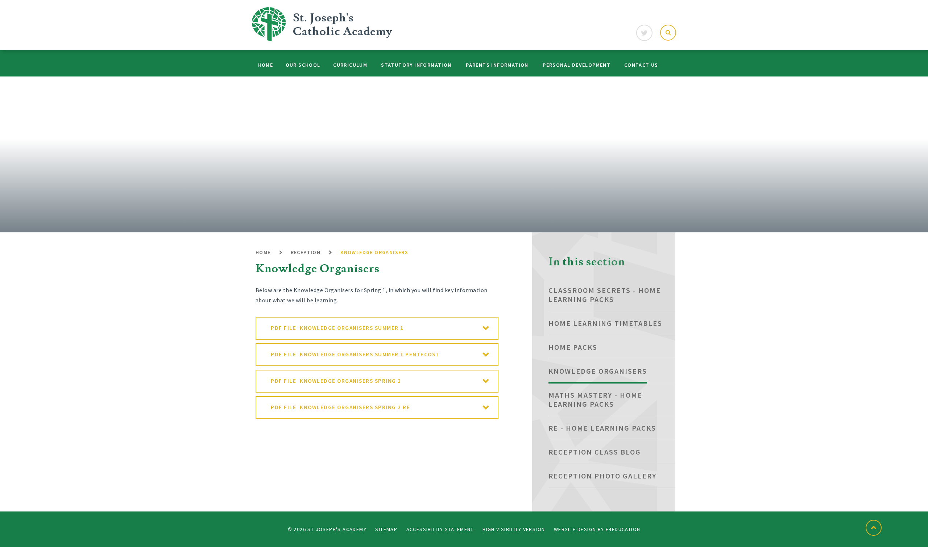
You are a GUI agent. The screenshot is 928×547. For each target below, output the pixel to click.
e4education (623, 529)
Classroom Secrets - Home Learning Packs (604, 295)
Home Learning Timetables (605, 323)
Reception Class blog (594, 451)
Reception (306, 252)
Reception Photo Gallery (602, 475)
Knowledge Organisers (374, 252)
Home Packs (572, 347)
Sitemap (386, 529)
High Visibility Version (513, 529)
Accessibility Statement (440, 529)
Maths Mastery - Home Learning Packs (595, 399)
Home (263, 252)
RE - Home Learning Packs (602, 427)
